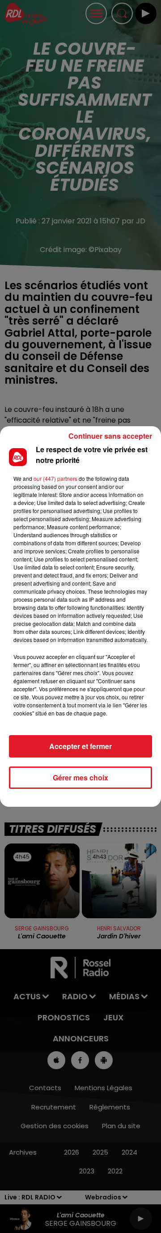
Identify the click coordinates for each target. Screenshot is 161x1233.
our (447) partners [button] (55, 478)
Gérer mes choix (80, 777)
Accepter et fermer (80, 746)
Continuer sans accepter (110, 436)
